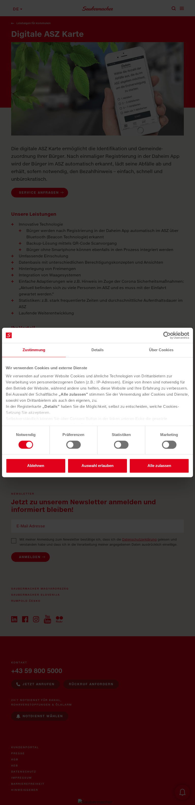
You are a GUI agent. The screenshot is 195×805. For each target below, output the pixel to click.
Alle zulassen (159, 466)
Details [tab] (97, 350)
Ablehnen (35, 466)
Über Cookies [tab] (161, 350)
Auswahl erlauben (97, 466)
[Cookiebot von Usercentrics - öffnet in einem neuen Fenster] (167, 335)
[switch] (73, 445)
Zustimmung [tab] (34, 350)
